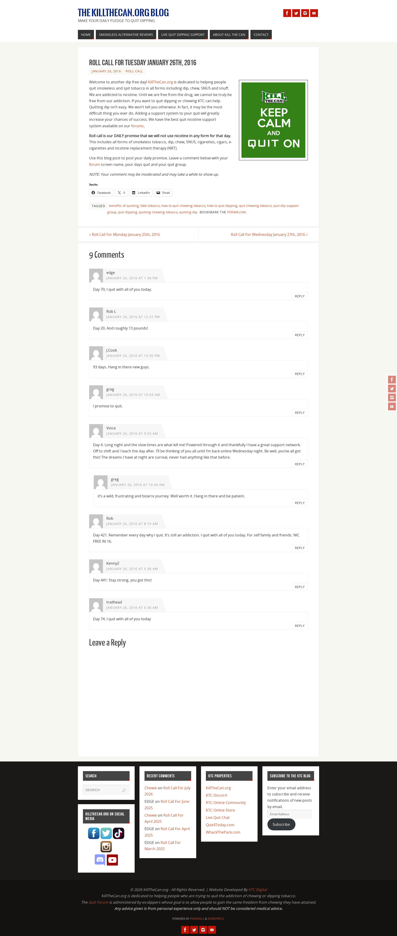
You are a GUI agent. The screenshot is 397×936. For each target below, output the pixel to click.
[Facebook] (392, 379)
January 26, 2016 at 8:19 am (132, 524)
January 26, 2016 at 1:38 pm (132, 278)
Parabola (197, 919)
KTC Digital (257, 889)
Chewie (151, 787)
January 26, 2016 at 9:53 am (132, 433)
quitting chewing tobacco (158, 212)
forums (137, 125)
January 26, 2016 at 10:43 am (133, 394)
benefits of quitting (124, 205)
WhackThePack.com (223, 832)
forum (94, 164)
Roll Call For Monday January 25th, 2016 (124, 234)
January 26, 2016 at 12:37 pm (133, 317)
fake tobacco (150, 205)
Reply (300, 296)
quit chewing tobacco (255, 205)
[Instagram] (392, 397)
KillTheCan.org (160, 82)
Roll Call (134, 71)
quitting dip (188, 212)
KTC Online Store (220, 810)
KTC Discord (216, 795)
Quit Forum (98, 902)
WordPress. (216, 919)
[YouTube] (392, 406)
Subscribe (281, 824)
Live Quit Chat (218, 817)
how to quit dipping (222, 205)
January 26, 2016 (106, 71)
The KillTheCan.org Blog (123, 13)
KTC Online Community (226, 802)
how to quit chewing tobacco (183, 205)
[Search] (124, 790)
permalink (236, 212)
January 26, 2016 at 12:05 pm (133, 355)
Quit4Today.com (220, 824)
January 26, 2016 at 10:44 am (138, 484)
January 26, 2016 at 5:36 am (132, 607)
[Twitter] (392, 388)
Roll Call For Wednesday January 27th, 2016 (269, 234)
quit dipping (127, 212)
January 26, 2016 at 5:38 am (132, 569)
